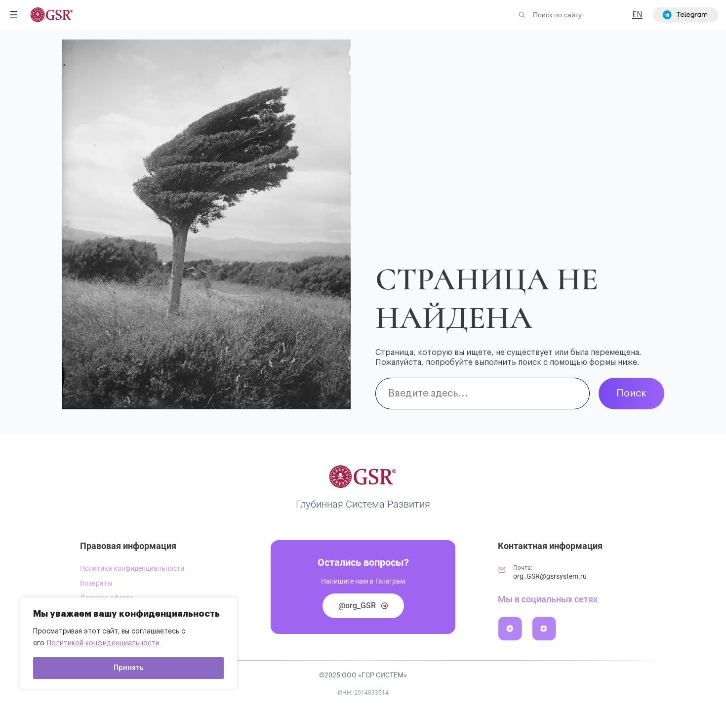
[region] (128, 643)
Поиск (631, 393)
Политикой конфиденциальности (103, 643)
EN (637, 15)
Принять (128, 668)
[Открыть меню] (14, 15)
